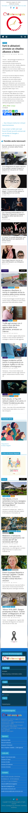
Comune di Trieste (5, 759)
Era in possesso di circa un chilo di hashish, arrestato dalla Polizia (13, 146)
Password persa (6, 704)
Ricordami (6, 695)
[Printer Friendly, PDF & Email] (9, 105)
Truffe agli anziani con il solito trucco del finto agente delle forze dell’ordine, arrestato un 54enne (12, 327)
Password (4, 690)
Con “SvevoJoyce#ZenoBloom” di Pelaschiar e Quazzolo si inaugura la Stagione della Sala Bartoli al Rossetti (13, 215)
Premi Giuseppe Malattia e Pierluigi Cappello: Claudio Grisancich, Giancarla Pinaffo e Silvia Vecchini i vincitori (13, 576)
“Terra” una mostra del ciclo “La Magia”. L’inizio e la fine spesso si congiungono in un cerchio (13, 191)
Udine (17, 287)
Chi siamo (4, 671)
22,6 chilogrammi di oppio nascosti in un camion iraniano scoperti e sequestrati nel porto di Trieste (14, 168)
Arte (4, 496)
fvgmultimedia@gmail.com (8, 786)
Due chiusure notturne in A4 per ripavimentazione (13, 124)
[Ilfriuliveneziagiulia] (3, 36)
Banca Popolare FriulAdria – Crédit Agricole (12, 747)
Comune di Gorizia (5, 767)
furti (3, 56)
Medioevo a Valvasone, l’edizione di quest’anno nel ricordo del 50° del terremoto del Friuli (13, 538)
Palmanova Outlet (5, 740)
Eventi (8, 496)
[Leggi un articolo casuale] (25, 36)
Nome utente (5, 685)
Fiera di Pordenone (6, 742)
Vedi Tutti (23, 270)
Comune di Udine (5, 762)
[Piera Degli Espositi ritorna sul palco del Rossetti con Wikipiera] (14, 246)
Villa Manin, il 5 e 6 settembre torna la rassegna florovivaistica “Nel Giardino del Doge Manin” (14, 502)
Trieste (4, 43)
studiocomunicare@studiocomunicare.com (12, 791)
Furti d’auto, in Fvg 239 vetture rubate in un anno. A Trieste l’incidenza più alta (14, 401)
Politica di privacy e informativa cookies (12, 674)
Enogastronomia (12, 531)
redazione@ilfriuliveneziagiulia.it (9, 784)
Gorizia (10, 394)
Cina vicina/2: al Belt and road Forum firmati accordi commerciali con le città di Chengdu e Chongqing (13, 132)
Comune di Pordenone (7, 764)
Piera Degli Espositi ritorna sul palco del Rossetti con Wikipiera (13, 261)
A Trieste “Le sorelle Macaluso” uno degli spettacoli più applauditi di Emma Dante (14, 239)
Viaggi (11, 533)
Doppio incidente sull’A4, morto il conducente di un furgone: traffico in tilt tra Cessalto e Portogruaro (12, 363)
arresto (21, 54)
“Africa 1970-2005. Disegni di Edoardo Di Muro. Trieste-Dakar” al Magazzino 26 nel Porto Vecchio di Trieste (13, 612)
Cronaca (5, 287)
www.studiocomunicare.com (8, 789)
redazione (15, 54)
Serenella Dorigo (16, 617)
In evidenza (11, 287)
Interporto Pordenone (6, 745)
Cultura (4, 531)
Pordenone (18, 357)
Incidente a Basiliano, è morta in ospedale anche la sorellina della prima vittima (13, 292)
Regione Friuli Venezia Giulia (8, 757)
